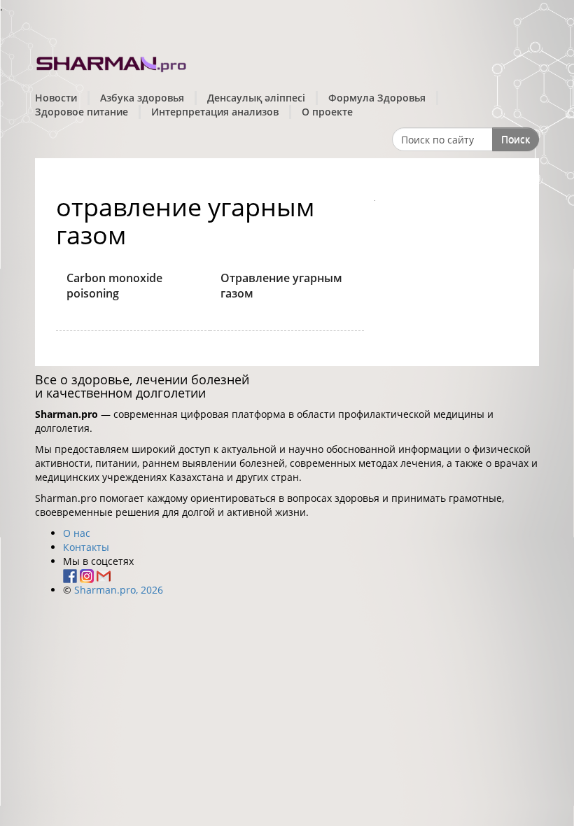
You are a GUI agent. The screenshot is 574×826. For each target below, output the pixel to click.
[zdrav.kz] (112, 62)
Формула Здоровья (377, 97)
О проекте (327, 111)
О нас (76, 533)
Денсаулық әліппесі (256, 97)
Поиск (515, 139)
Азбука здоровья (142, 97)
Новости (56, 97)
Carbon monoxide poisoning (114, 286)
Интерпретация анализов (215, 111)
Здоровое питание (81, 111)
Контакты (86, 547)
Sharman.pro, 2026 (118, 589)
